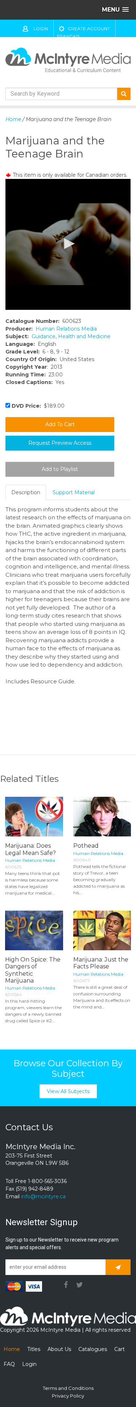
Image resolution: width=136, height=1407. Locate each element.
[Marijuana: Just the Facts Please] (102, 931)
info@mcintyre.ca (43, 1196)
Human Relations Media (66, 328)
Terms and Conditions (68, 1388)
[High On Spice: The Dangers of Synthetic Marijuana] (34, 931)
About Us (59, 1349)
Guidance (43, 336)
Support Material (74, 492)
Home (13, 119)
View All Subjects (68, 1091)
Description (25, 492)
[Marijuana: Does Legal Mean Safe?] (34, 817)
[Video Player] (68, 244)
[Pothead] (102, 817)
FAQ (9, 1364)
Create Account (89, 28)
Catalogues (92, 1349)
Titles (33, 1349)
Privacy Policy (68, 1396)
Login (40, 28)
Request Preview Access (59, 443)
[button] (68, 244)
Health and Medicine (84, 336)
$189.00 (38, 406)
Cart (119, 1349)
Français (68, 36)
